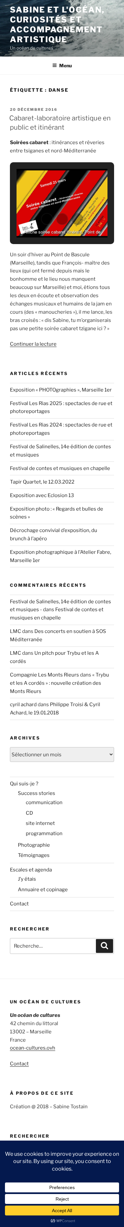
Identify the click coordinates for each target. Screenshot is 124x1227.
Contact (19, 904)
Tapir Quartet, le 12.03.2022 (42, 482)
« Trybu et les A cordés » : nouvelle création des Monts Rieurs (59, 683)
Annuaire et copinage (43, 890)
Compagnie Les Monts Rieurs (44, 675)
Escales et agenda (31, 870)
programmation (44, 833)
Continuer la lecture (33, 344)
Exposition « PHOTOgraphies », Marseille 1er (61, 390)
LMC (15, 631)
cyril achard (23, 705)
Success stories (36, 793)
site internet (40, 823)
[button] (47, 219)
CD (29, 813)
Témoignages (34, 855)
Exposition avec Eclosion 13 (42, 495)
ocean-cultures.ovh (32, 1048)
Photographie (34, 845)
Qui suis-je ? (24, 784)
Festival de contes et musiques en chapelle (60, 468)
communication (44, 802)
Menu (65, 65)
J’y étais (27, 879)
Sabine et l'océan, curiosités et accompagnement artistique (57, 24)
